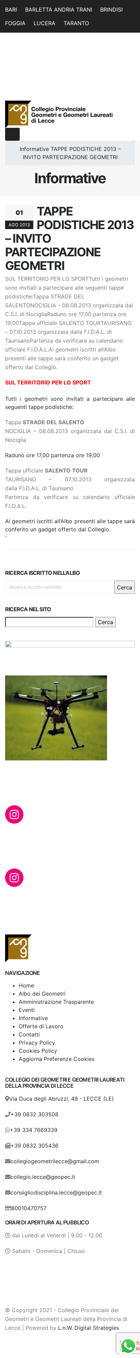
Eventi (27, 1010)
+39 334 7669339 (33, 1130)
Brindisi (111, 9)
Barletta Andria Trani (58, 9)
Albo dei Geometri (42, 993)
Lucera (44, 23)
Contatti (29, 1034)
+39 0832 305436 (34, 1145)
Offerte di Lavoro (41, 1026)
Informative (34, 148)
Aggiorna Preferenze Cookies (56, 1058)
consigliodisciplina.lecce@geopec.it (56, 1192)
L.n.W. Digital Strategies (88, 1327)
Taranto (76, 23)
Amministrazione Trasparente (56, 1001)
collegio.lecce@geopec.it (43, 1176)
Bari (11, 9)
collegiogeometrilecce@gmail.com (55, 1161)
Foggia (15, 23)
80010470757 (29, 1208)
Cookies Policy (38, 1050)
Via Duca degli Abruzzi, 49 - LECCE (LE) (61, 1098)
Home (26, 985)
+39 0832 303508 (34, 1114)
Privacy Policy (37, 1042)
